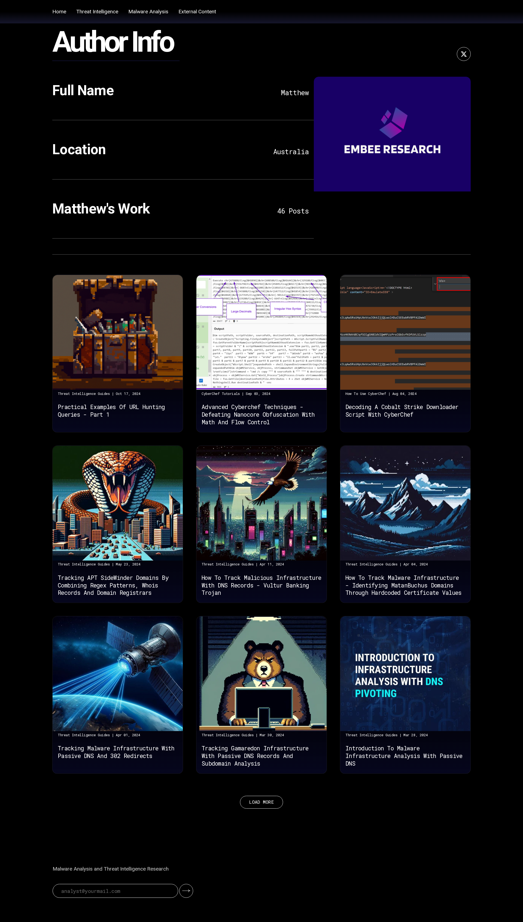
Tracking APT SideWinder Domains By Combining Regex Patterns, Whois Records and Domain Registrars (113, 585)
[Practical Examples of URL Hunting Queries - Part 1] (118, 332)
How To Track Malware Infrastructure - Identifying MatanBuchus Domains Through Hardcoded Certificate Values (403, 585)
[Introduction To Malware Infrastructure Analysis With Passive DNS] (405, 673)
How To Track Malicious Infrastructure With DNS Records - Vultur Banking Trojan (261, 585)
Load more (261, 802)
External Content (197, 11)
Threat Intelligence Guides (84, 393)
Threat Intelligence (97, 11)
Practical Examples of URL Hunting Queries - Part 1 (111, 410)
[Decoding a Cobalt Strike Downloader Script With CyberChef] (405, 332)
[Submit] (186, 891)
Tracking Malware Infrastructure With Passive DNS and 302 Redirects (116, 752)
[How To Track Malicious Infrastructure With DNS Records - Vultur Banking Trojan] (261, 503)
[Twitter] (464, 54)
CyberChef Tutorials (221, 393)
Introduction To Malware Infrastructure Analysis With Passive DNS (403, 755)
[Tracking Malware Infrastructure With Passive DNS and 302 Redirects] (118, 673)
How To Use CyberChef (365, 393)
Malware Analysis (148, 11)
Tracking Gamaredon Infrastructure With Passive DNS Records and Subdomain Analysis (255, 755)
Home (59, 11)
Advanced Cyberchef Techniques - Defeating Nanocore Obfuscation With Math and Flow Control (258, 414)
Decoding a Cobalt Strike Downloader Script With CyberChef (401, 410)
